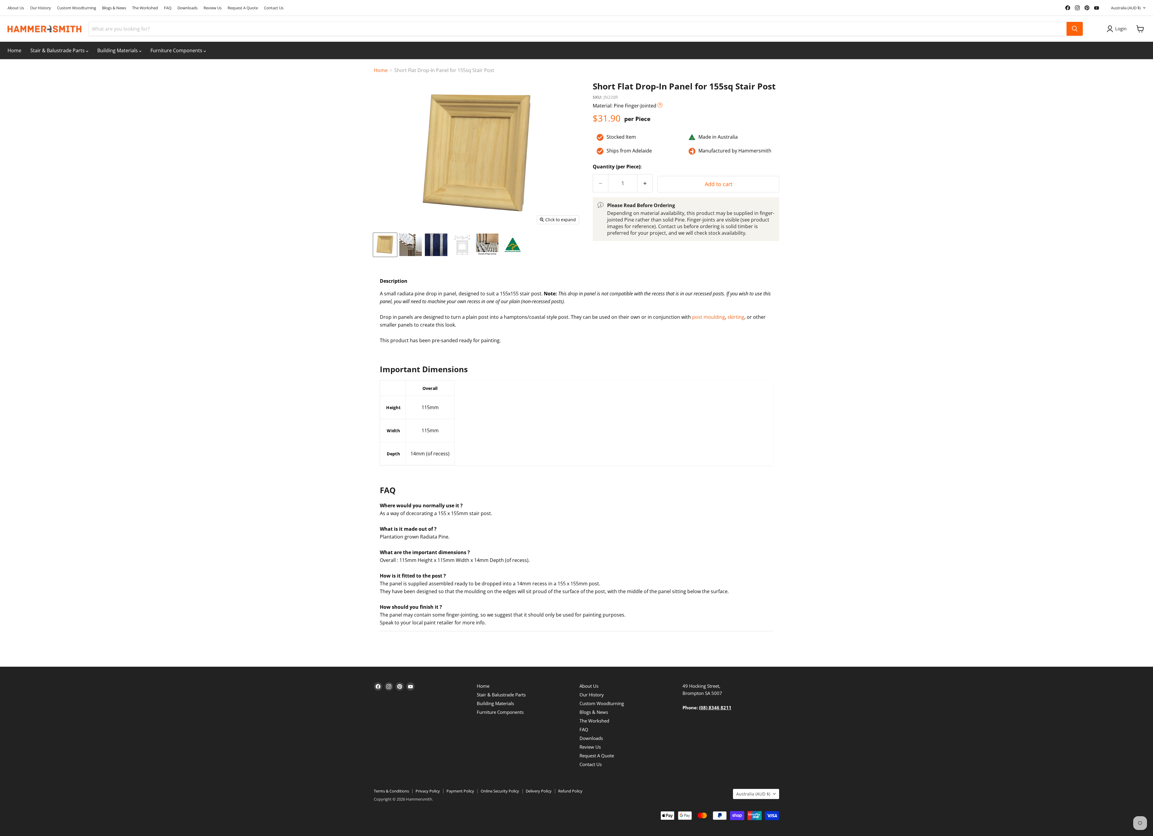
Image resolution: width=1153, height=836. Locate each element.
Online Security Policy (500, 791)
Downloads (187, 8)
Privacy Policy (428, 791)
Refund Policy (570, 791)
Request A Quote (243, 8)
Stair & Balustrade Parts (58, 50)
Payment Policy (460, 791)
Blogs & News (114, 8)
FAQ (167, 8)
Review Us (213, 8)
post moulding (708, 317)
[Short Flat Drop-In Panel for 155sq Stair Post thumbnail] (385, 245)
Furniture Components (177, 50)
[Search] (1075, 29)
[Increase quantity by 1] (645, 183)
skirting (736, 317)
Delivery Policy (539, 791)
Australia (1126, 8)
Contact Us (273, 8)
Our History (40, 8)
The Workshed (145, 8)
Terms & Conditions (391, 791)
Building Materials (118, 50)
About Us (16, 8)
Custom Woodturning (76, 8)
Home (14, 50)
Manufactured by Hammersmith (734, 150)
